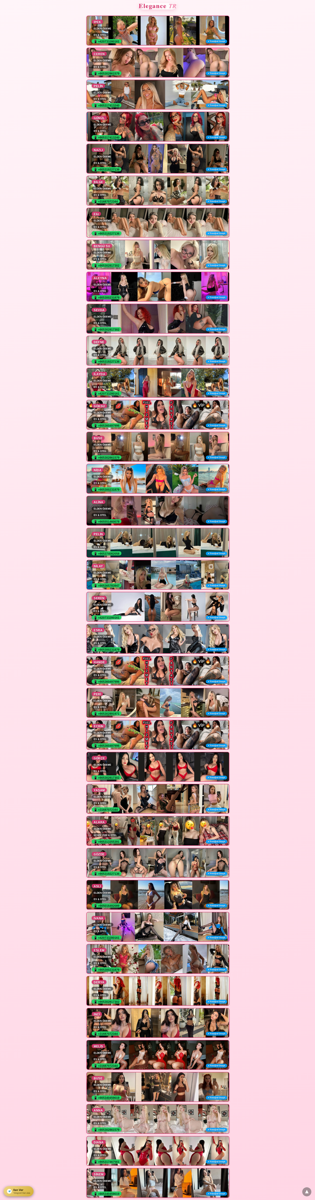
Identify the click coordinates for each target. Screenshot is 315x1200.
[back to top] (306, 1191)
